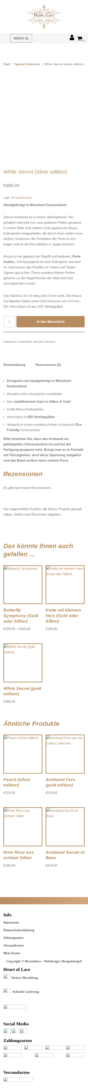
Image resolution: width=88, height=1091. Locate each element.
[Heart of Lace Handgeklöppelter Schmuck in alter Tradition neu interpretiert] (44, 16)
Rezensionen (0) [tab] (48, 365)
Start (6, 64)
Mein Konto (11, 953)
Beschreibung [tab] (14, 365)
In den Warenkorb (51, 321)
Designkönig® (71, 961)
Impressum (11, 922)
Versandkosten (21, 197)
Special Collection (27, 64)
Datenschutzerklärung (18, 930)
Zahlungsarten (13, 938)
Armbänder (25, 341)
